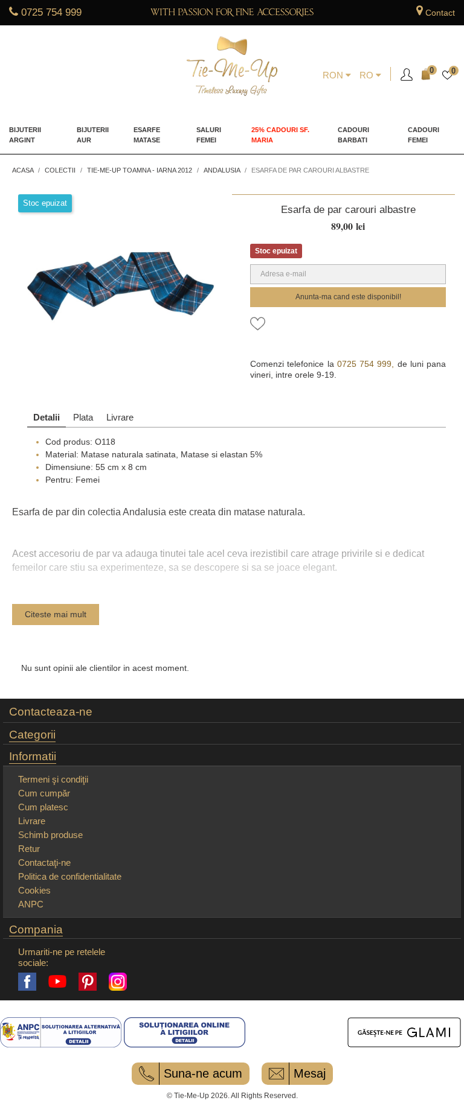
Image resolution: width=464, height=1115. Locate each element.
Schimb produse (50, 835)
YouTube (57, 981)
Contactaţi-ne (44, 862)
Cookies (34, 890)
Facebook (27, 982)
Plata (83, 417)
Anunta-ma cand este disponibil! (348, 297)
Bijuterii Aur (93, 135)
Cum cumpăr (44, 793)
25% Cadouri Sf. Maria (280, 135)
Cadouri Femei (423, 135)
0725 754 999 (51, 12)
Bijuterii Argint (25, 135)
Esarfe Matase (147, 135)
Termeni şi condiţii (53, 779)
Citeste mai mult (55, 614)
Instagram (118, 982)
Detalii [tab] (46, 417)
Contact (440, 12)
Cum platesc (43, 807)
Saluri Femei (208, 135)
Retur (29, 848)
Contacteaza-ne (50, 712)
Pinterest (88, 982)
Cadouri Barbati (353, 135)
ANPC (31, 904)
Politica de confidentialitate (69, 876)
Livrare (120, 417)
